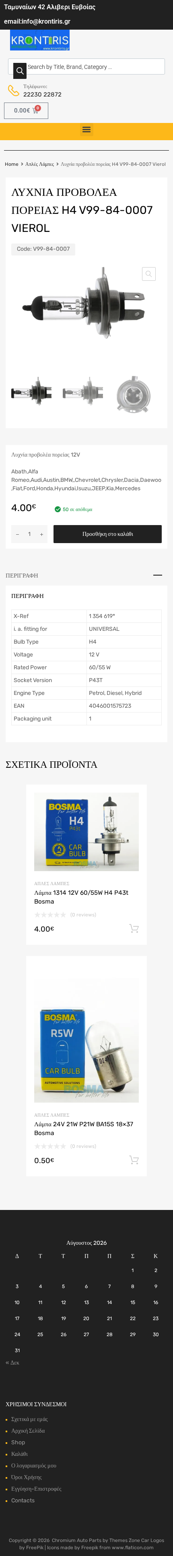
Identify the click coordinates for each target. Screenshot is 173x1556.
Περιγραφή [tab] (22, 575)
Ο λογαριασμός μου (33, 1465)
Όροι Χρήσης (26, 1477)
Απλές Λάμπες (39, 164)
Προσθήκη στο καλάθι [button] (134, 929)
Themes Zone (124, 1540)
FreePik (34, 1547)
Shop (18, 1442)
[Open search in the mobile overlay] (86, 66)
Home (12, 164)
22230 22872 (42, 94)
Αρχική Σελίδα (28, 1430)
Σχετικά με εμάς (29, 1419)
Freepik (89, 1547)
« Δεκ (12, 1362)
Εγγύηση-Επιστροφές (36, 1489)
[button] (86, 129)
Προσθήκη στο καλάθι (107, 534)
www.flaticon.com (133, 1547)
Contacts (23, 1500)
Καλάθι (19, 1454)
